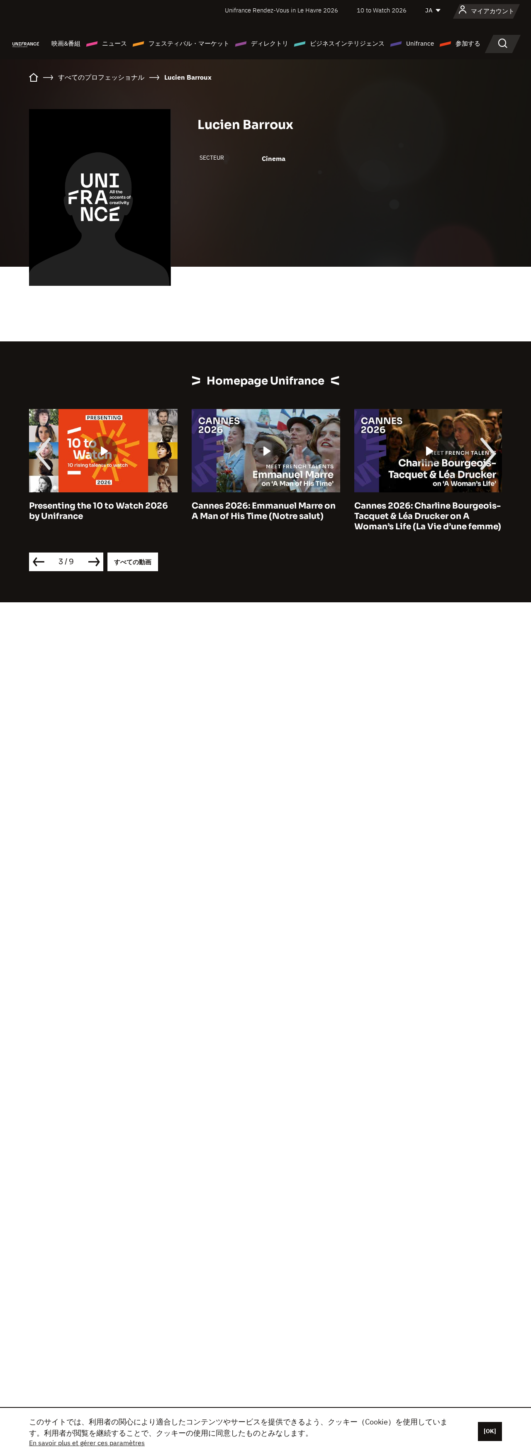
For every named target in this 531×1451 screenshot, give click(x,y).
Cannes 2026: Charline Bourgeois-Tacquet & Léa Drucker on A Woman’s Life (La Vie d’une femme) (427, 516)
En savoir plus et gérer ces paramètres (87, 1443)
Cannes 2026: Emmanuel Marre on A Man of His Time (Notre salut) (264, 511)
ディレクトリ (269, 43)
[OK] (490, 1431)
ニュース (114, 43)
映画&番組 (65, 43)
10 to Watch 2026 (382, 10)
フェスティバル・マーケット (189, 43)
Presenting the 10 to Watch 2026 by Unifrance (98, 511)
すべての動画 (132, 562)
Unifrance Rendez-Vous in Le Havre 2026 (281, 10)
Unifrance (420, 43)
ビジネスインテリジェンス (347, 43)
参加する (467, 43)
